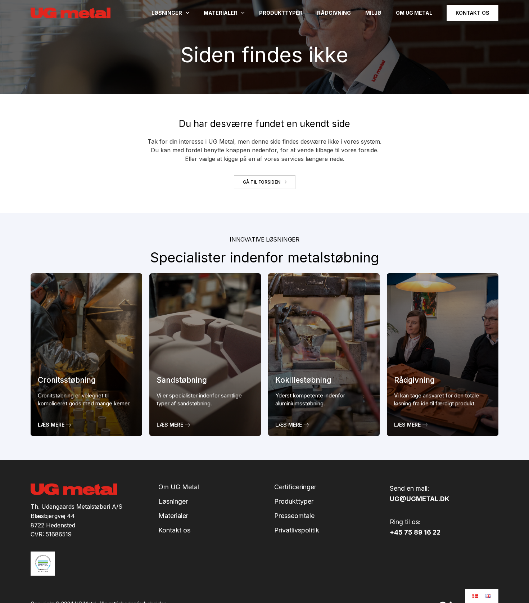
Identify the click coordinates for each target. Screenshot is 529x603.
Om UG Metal (178, 487)
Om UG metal (414, 13)
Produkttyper (281, 13)
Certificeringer (295, 487)
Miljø (373, 13)
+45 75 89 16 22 (415, 532)
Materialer (221, 13)
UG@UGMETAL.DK (419, 499)
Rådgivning (334, 13)
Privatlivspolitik (296, 530)
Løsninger (167, 13)
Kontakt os (174, 530)
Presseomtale (294, 515)
